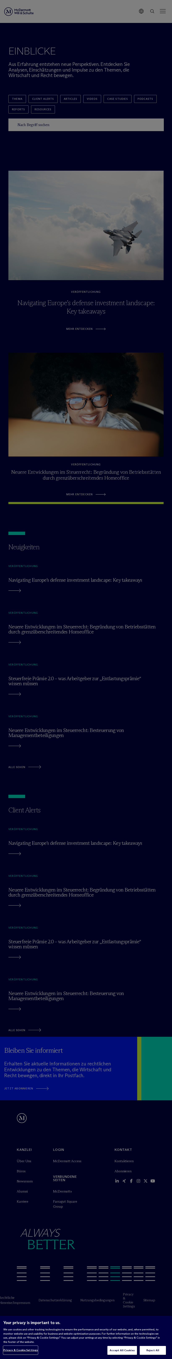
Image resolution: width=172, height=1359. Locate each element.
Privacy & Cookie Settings (20, 1350)
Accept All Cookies (122, 1350)
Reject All (152, 1350)
